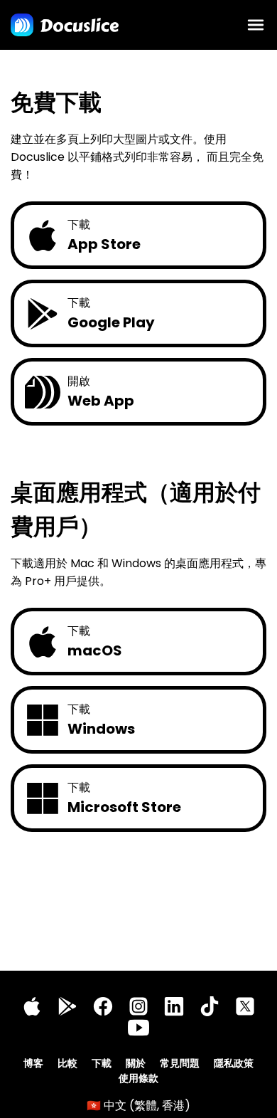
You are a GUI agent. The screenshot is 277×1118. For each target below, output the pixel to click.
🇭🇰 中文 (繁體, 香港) (138, 1105)
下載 (102, 1063)
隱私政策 (234, 1063)
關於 (136, 1063)
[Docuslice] (65, 25)
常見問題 (180, 1063)
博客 (33, 1063)
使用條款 (138, 1078)
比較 (67, 1063)
